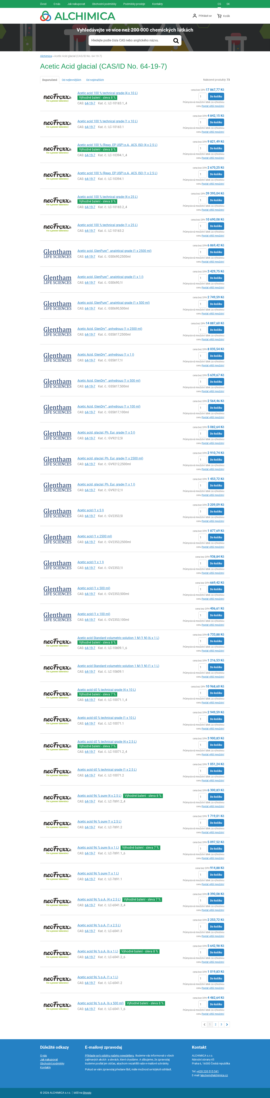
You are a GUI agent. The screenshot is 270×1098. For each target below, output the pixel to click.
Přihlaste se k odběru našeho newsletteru (109, 1055)
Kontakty (45, 1067)
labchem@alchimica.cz (214, 1075)
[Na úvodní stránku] (77, 16)
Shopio (87, 1092)
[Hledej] (176, 40)
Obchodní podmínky (52, 1063)
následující (227, 1024)
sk (228, 4)
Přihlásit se (205, 15)
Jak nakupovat (49, 1059)
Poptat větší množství (213, 106)
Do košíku (216, 96)
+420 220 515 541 (207, 1071)
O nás (43, 1055)
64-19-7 (90, 103)
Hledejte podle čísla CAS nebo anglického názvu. (125, 40)
